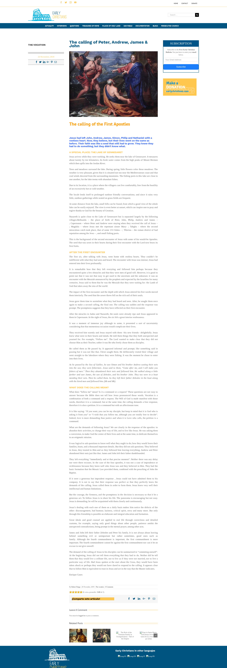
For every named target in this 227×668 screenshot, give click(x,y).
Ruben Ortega (75, 587)
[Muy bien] (78, 592)
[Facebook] (36, 62)
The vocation (100, 587)
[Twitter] (40, 62)
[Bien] (75, 592)
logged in (81, 616)
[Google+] (48, 62)
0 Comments (109, 587)
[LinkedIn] (44, 62)
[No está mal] (73, 592)
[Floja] (70, 592)
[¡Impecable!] (81, 592)
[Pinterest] (52, 62)
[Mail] (55, 62)
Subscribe (181, 67)
